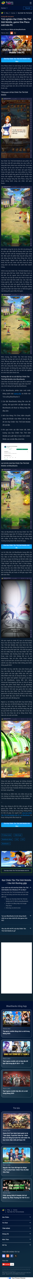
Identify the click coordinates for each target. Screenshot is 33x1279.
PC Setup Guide (6, 835)
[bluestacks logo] (7, 3)
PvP (23, 839)
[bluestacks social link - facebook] (11, 1255)
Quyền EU (8, 1274)
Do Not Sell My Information (18, 1274)
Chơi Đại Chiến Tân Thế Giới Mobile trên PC (16, 546)
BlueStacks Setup (7, 839)
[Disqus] (16, 968)
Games (13, 13)
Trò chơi (5, 1223)
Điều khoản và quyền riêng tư (9, 1272)
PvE (17, 839)
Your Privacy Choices (18, 1278)
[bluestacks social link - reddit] (7, 1255)
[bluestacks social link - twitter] (15, 1255)
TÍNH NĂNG (6, 1228)
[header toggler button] (31, 3)
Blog (7, 13)
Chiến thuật (18, 835)
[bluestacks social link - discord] (3, 1255)
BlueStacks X (6, 843)
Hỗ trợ (4, 1245)
